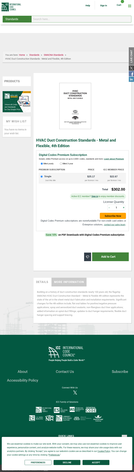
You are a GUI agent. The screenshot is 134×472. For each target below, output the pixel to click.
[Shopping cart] (119, 6)
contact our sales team (114, 224)
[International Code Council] (11, 7)
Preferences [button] (54, 455)
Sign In (103, 5)
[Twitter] (75, 393)
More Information (69, 282)
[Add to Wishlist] (87, 257)
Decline (67, 462)
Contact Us (65, 372)
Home (22, 55)
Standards (34, 55)
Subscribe (120, 372)
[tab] (42, 282)
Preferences (38, 462)
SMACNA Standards (54, 55)
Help (88, 5)
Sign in (94, 196)
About (23, 372)
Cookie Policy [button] (104, 451)
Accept (96, 462)
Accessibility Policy (22, 380)
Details (42, 282)
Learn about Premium (114, 159)
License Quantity (113, 201)
